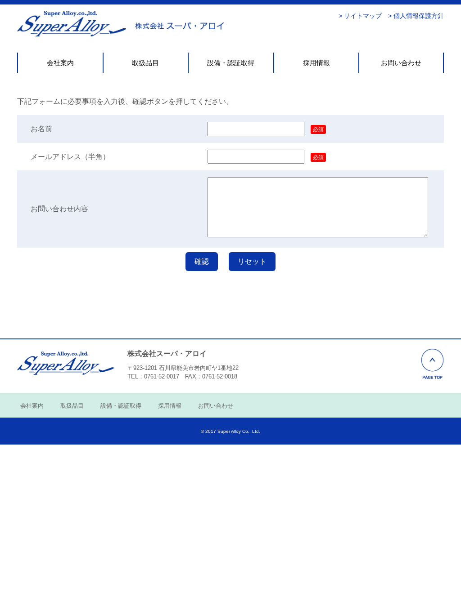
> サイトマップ (360, 15)
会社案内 (60, 63)
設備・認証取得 (230, 63)
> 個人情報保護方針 (416, 15)
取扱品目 (145, 63)
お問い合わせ (401, 63)
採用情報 (316, 63)
